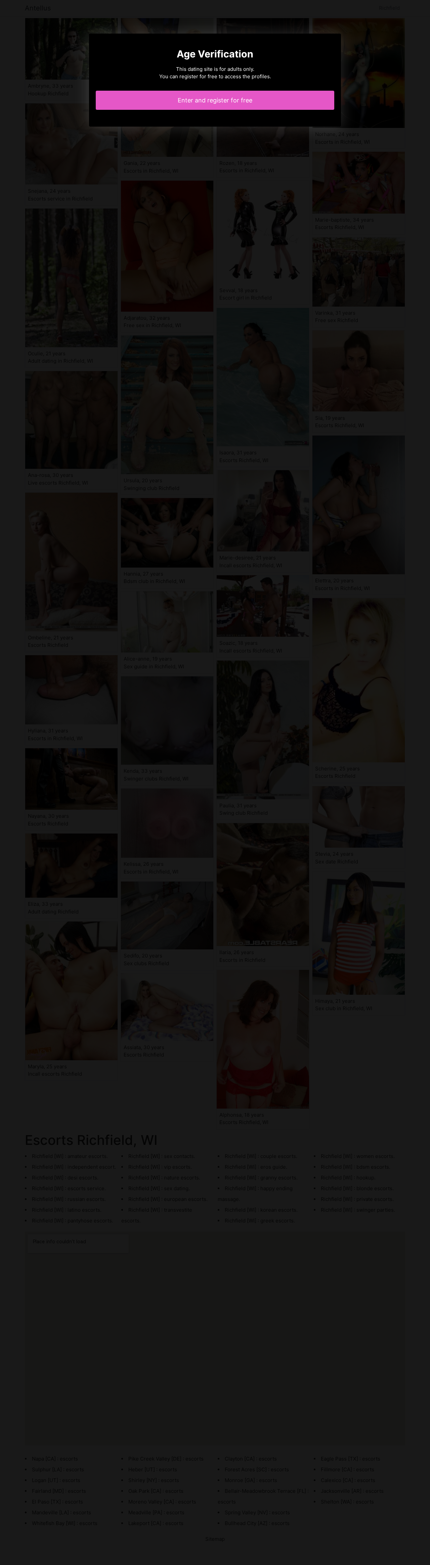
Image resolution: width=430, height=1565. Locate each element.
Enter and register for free (215, 100)
